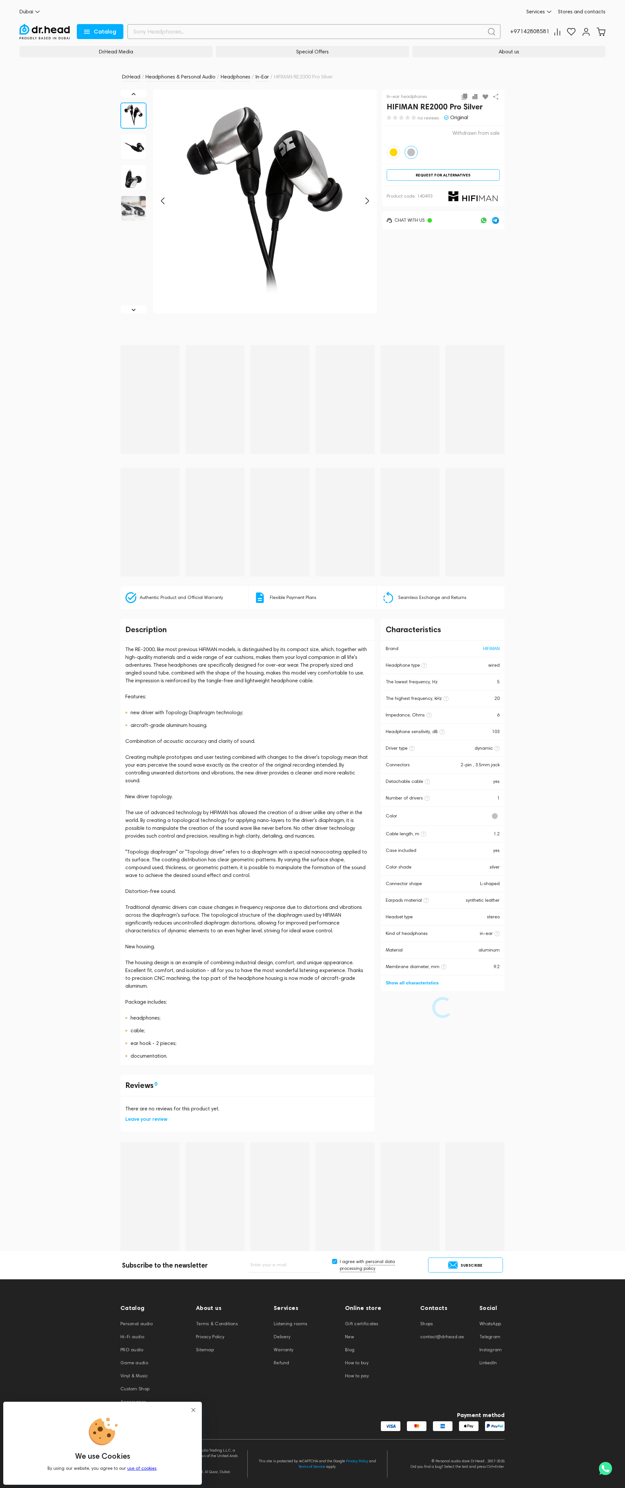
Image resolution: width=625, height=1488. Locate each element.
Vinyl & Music (134, 1376)
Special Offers (312, 52)
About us (509, 52)
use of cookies (142, 1468)
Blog (349, 1350)
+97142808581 (529, 31)
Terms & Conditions (217, 1324)
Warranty (283, 1350)
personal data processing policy (367, 1265)
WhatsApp (490, 1324)
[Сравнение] (557, 32)
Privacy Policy (210, 1337)
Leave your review (146, 1119)
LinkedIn (488, 1363)
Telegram (489, 1337)
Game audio (134, 1363)
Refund (281, 1363)
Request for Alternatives (443, 175)
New (349, 1337)
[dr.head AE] (45, 31)
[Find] (491, 31)
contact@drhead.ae (442, 1337)
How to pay (357, 1376)
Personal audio (136, 1324)
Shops (426, 1324)
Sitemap (205, 1350)
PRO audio (132, 1350)
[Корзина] (600, 32)
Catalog (105, 31)
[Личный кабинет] (586, 32)
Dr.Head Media (116, 52)
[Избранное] (571, 32)
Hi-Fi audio (132, 1337)
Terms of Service (312, 1466)
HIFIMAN (491, 648)
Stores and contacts (581, 12)
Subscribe (472, 1265)
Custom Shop (134, 1389)
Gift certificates (362, 1324)
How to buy (356, 1363)
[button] (162, 200)
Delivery (282, 1337)
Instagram (490, 1350)
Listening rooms (290, 1324)
